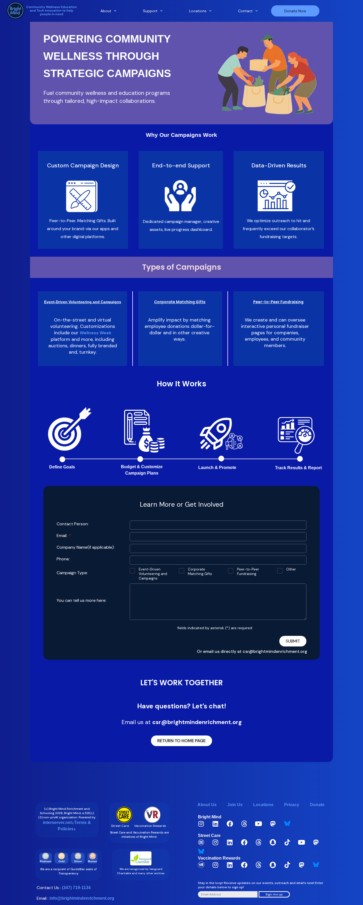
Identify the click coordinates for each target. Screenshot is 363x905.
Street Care (209, 835)
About (105, 11)
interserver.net (57, 822)
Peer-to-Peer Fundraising (248, 571)
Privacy (291, 804)
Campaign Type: (72, 573)
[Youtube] (258, 824)
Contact (245, 11)
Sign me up (274, 894)
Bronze (92, 861)
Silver (78, 861)
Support (150, 11)
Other (291, 569)
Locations (197, 11)
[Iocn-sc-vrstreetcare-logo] (201, 842)
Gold (61, 861)
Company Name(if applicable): (86, 547)
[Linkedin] (215, 824)
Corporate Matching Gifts (200, 571)
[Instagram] (201, 824)
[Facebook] (230, 824)
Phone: (63, 559)
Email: (62, 535)
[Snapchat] (273, 842)
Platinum (45, 861)
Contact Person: (72, 524)
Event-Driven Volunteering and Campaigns (153, 574)
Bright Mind (209, 817)
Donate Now (295, 11)
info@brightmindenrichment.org (81, 898)
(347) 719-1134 (76, 887)
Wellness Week (95, 333)
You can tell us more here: (81, 600)
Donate (317, 804)
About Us (207, 804)
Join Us (235, 804)
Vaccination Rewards (219, 858)
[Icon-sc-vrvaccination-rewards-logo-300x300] (201, 865)
